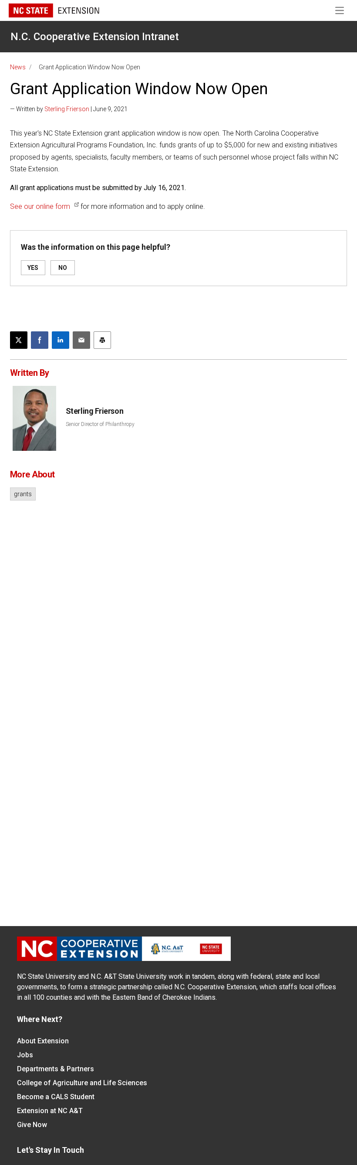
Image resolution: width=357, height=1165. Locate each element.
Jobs (25, 1055)
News (18, 67)
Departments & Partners (55, 1069)
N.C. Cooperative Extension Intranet (94, 37)
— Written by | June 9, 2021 (69, 109)
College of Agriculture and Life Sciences (82, 1083)
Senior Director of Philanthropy (100, 424)
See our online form (40, 206)
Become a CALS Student (55, 1097)
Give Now (32, 1125)
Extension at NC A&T (50, 1111)
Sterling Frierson (66, 109)
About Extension (43, 1041)
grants (23, 494)
